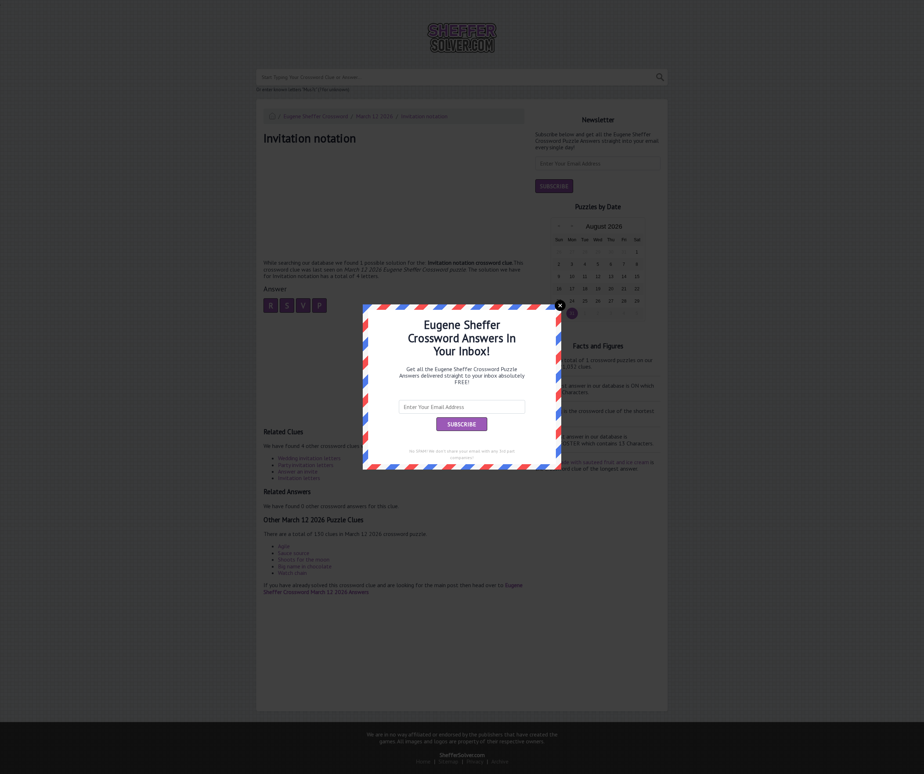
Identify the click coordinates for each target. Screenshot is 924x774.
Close (560, 305)
